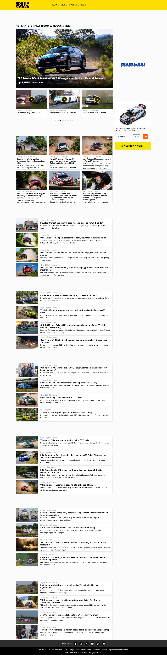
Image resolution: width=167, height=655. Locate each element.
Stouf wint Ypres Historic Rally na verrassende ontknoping (67, 527)
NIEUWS (54, 5)
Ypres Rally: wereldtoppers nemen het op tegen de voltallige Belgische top (75, 630)
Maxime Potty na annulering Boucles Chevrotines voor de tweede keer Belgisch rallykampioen (95, 196)
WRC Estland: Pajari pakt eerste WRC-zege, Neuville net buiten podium (73, 238)
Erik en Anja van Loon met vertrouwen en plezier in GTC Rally (68, 382)
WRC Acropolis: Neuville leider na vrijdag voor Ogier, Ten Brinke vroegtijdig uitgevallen (70, 601)
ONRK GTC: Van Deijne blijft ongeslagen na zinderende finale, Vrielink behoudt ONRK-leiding (72, 326)
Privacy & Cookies (100, 650)
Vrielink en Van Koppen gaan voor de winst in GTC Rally (66, 412)
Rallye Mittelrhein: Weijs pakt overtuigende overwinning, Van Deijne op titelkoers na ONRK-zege (63, 162)
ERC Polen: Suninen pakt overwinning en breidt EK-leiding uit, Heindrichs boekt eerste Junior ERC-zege (64, 196)
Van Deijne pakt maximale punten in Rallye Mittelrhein (97, 160)
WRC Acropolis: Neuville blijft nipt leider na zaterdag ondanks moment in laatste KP (74, 543)
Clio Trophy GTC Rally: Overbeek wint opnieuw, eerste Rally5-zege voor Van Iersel (73, 341)
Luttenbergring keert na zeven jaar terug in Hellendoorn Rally (68, 295)
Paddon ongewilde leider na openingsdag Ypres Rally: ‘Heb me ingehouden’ (69, 586)
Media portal (86, 650)
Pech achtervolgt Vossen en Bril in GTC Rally (61, 397)
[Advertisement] (83, 16)
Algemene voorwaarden (118, 650)
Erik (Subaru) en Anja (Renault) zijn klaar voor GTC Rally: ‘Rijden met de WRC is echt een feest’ (73, 456)
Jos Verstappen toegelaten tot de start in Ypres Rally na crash (69, 615)
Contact (76, 650)
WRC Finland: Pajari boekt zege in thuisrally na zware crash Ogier (31, 194)
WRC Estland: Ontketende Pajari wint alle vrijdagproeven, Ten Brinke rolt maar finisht (74, 268)
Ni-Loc (84, 652)
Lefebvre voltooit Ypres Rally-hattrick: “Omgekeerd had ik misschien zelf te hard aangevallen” (74, 513)
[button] (55, 120)
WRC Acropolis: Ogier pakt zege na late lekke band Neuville (68, 485)
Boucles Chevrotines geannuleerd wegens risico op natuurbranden (71, 223)
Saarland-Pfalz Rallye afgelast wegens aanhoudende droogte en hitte (31, 161)
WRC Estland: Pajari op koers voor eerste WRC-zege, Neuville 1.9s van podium (73, 253)
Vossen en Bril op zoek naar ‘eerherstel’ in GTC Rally (64, 440)
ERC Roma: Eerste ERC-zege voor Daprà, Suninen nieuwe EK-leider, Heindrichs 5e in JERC (71, 471)
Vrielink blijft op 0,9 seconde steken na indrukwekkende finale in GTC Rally (72, 311)
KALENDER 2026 (77, 5)
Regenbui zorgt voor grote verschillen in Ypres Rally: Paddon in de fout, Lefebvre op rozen (73, 558)
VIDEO (64, 5)
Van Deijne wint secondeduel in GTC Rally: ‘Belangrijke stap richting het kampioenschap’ (73, 369)
